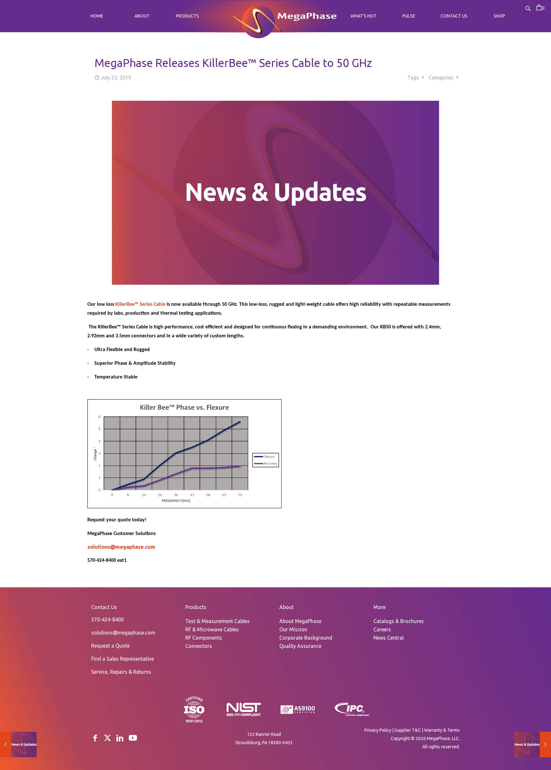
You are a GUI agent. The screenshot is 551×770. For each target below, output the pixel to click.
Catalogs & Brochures (398, 621)
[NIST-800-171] (243, 715)
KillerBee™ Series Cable (140, 304)
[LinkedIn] (120, 738)
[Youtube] (133, 738)
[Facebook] (95, 738)
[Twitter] (107, 738)
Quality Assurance (300, 646)
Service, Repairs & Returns (121, 672)
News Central (388, 638)
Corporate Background (305, 638)
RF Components (203, 638)
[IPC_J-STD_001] (352, 715)
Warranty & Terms (442, 730)
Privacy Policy (377, 730)
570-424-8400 (107, 619)
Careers (382, 629)
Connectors (198, 646)
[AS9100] (298, 714)
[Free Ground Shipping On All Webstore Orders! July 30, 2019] (532, 744)
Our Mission (293, 629)
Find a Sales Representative (122, 659)
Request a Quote (110, 646)
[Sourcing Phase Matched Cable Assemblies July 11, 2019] (18, 744)
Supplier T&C (407, 730)
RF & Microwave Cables (212, 629)
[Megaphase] (257, 20)
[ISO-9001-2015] (194, 722)
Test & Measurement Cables (217, 621)
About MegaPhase (300, 621)
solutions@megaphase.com (121, 547)
